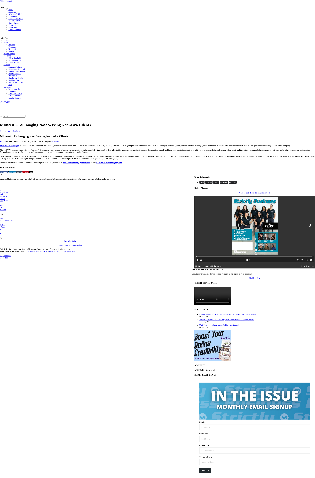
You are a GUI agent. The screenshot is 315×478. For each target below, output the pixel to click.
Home (2, 131)
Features (7, 65)
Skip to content (6, 1)
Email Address (204, 445)
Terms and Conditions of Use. (36, 251)
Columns (7, 87)
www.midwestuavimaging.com (109, 163)
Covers (6, 40)
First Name (203, 422)
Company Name (205, 457)
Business (16, 131)
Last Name (203, 434)
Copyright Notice (68, 251)
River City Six (9, 54)
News (6, 42)
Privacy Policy (54, 251)
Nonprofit (223, 182)
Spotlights (7, 56)
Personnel (232, 182)
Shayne (3, 141)
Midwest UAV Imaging (9, 146)
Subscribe (205, 470)
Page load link (5, 256)
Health (216, 182)
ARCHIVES (199, 370)
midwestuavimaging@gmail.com (76, 163)
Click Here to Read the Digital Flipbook (254, 193)
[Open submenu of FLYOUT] (7, 8)
